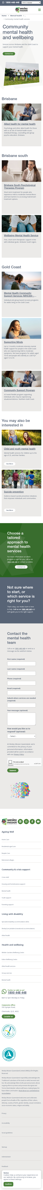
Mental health (16, 16)
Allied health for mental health (19, 124)
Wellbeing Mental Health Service (21, 236)
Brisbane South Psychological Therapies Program (20, 186)
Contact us (9, 54)
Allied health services (8, 966)
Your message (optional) (17, 710)
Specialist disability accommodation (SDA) (15, 922)
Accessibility (6, 1123)
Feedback (5, 1166)
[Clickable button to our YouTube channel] (38, 821)
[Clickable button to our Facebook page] (26, 821)
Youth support (6, 898)
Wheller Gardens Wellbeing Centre (13, 953)
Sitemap (4, 1147)
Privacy (4, 1113)
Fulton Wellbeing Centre (10, 959)
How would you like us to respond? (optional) (18, 730)
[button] (4, 9)
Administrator (6, 1157)
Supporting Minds (13, 342)
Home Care (5, 840)
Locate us (8, 1016)
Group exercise (7, 973)
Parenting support (8, 905)
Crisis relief (5, 877)
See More (9, 464)
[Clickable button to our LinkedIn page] (20, 821)
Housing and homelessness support (13, 884)
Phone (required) (14, 678)
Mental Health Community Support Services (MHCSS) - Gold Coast (19, 296)
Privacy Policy (19, 754)
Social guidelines (7, 1133)
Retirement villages (8, 860)
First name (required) (16, 659)
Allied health (6, 935)
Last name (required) (16, 669)
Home (4, 16)
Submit (13, 770)
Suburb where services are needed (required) (21, 699)
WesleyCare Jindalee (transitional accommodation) (18, 929)
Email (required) (13, 688)
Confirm (8, 1184)
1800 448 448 (12, 2)
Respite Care (6, 853)
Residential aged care (9, 846)
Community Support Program (19, 390)
